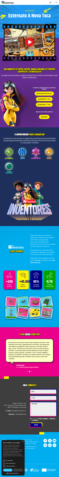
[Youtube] (54, 441)
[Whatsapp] (54, 445)
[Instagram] (50, 441)
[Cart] (56, 2)
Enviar (36, 425)
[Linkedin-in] (45, 445)
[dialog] (13, 457)
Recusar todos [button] (18, 470)
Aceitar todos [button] (8, 470)
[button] (50, 2)
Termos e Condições (43, 419)
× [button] (22, 441)
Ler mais (5, 457)
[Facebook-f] (45, 441)
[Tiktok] (50, 445)
